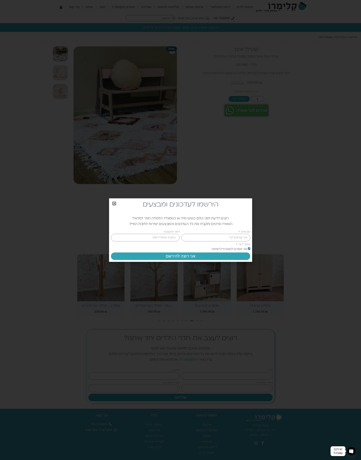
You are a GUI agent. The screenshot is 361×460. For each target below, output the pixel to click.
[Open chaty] (351, 451)
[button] (114, 203)
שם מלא (245, 231)
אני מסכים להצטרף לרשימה (229, 249)
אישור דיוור (244, 244)
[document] (180, 230)
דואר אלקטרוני (172, 231)
